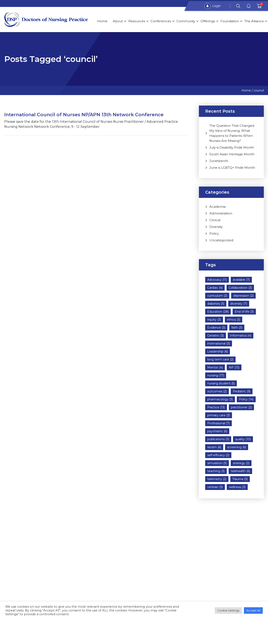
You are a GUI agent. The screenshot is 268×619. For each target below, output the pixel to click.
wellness (237, 487)
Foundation (229, 21)
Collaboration (240, 288)
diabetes (215, 304)
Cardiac (215, 288)
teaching (216, 471)
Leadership (217, 351)
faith (236, 327)
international (218, 343)
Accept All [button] (253, 610)
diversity (238, 304)
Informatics (240, 335)
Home (102, 21)
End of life (244, 311)
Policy (214, 233)
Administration (220, 213)
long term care (220, 359)
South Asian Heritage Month (231, 154)
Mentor (215, 367)
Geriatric (215, 335)
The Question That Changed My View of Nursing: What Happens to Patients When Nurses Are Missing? (231, 133)
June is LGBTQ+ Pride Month (232, 168)
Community (186, 21)
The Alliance (254, 21)
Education (218, 311)
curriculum (217, 296)
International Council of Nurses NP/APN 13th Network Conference (84, 115)
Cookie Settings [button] (228, 610)
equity (214, 319)
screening (236, 447)
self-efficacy (218, 455)
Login (216, 6)
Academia (217, 207)
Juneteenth (218, 161)
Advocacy (217, 280)
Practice (216, 407)
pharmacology (220, 399)
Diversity (216, 227)
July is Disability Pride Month (231, 147)
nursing (215, 375)
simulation (217, 463)
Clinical (214, 220)
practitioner (241, 407)
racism (214, 447)
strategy (241, 463)
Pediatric (241, 391)
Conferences (161, 21)
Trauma (240, 479)
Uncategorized (221, 240)
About (118, 21)
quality (243, 439)
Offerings (208, 21)
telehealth (240, 471)
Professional (218, 423)
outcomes (217, 391)
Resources (136, 21)
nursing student (221, 383)
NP (234, 367)
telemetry (216, 479)
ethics (233, 319)
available (241, 280)
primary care (218, 415)
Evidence (216, 327)
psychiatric (217, 431)
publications (218, 439)
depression (243, 296)
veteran (215, 487)
